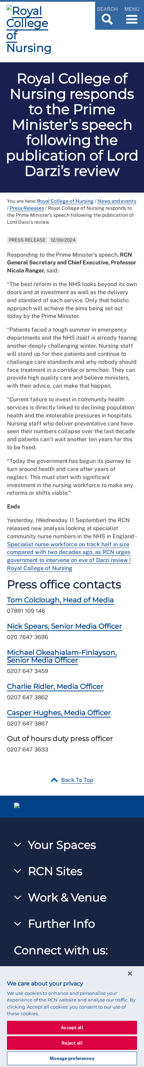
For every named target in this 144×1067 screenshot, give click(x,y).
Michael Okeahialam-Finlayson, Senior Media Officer (62, 656)
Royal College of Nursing (65, 201)
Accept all (72, 1027)
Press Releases (27, 208)
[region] (72, 1016)
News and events (117, 201)
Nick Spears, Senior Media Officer (64, 626)
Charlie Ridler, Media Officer (55, 686)
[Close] (130, 973)
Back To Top (77, 780)
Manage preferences (72, 1058)
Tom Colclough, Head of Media (60, 600)
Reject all (72, 1043)
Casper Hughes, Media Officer (59, 712)
